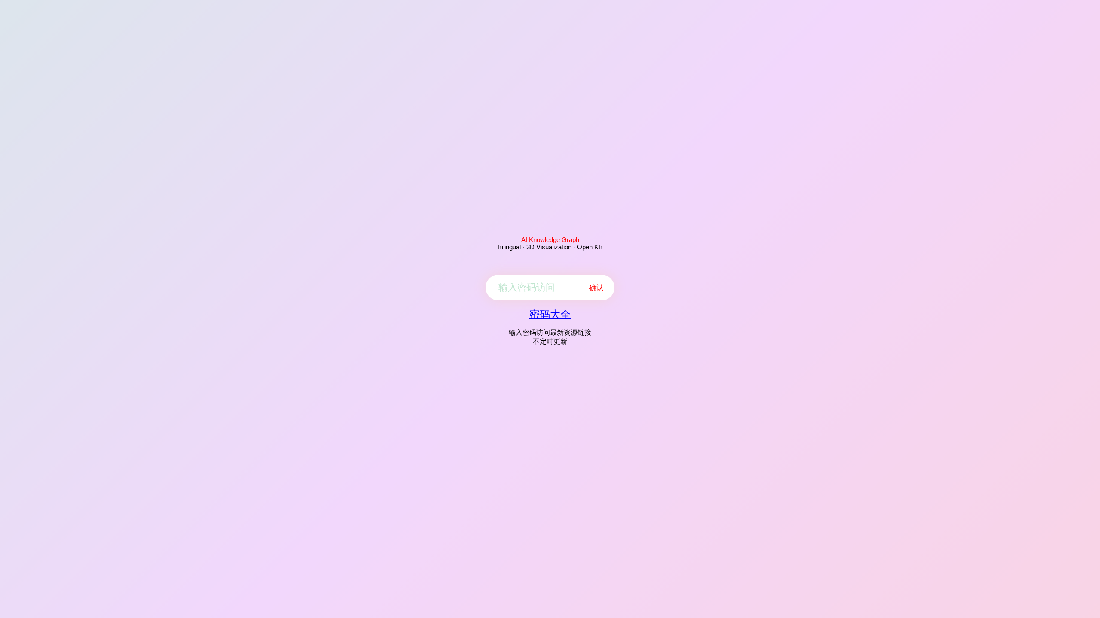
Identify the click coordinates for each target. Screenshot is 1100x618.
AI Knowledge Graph (550, 239)
